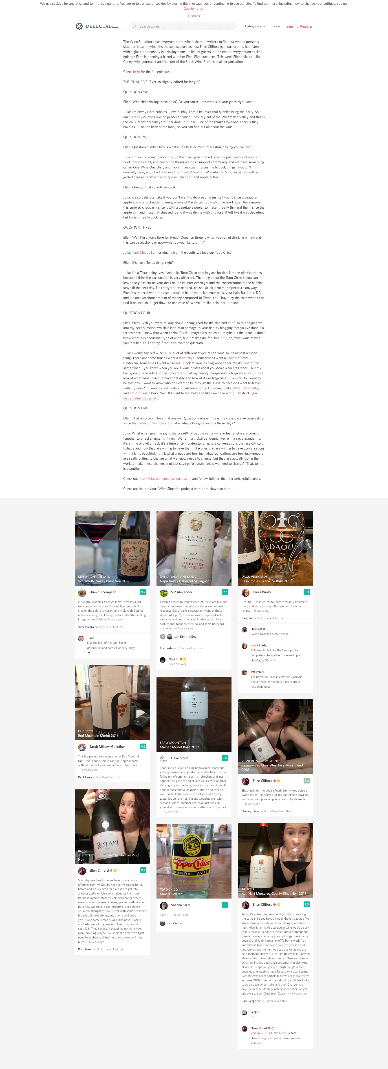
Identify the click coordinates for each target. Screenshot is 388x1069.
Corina (177, 923)
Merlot (175, 363)
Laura (89, 777)
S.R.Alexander (181, 592)
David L (174, 659)
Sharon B (256, 629)
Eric (193, 636)
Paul (81, 777)
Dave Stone (179, 758)
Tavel (183, 333)
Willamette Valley (246, 388)
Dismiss (194, 16)
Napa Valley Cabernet (139, 398)
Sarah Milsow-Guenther (107, 746)
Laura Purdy (262, 592)
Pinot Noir (186, 358)
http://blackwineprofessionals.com (165, 478)
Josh (169, 648)
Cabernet (233, 358)
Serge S (255, 1012)
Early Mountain (193, 172)
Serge (252, 1001)
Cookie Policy (193, 8)
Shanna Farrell (181, 905)
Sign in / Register (300, 26)
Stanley (246, 811)
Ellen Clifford (99, 870)
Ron (80, 949)
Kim (182, 636)
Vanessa (83, 627)
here (136, 72)
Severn (88, 949)
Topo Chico (140, 252)
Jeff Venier (257, 672)
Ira (92, 627)
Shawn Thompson (102, 592)
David (256, 811)
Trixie (91, 638)
